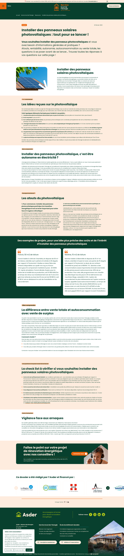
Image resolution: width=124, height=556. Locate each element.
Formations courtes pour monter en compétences (74, 531)
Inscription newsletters (47, 542)
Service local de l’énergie (48, 525)
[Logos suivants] (108, 488)
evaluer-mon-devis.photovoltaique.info (37, 403)
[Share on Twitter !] (66, 502)
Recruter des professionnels (68, 533)
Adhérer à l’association (71, 542)
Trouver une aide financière (46, 531)
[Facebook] (90, 514)
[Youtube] (103, 514)
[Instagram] (94, 514)
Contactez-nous (78, 454)
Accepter (29, 550)
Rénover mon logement (45, 529)
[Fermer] (107, 1)
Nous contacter (114, 6)
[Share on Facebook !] (64, 502)
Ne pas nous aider (19, 550)
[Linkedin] (99, 514)
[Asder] (26, 514)
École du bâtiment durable (69, 525)
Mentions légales (28, 554)
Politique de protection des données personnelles (45, 554)
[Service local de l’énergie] (62, 7)
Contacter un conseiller (66, 536)
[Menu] (3, 6)
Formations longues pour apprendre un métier (73, 529)
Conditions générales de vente (67, 554)
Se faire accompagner (45, 533)
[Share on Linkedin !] (68, 502)
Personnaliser (9, 550)
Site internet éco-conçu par (83, 554)
